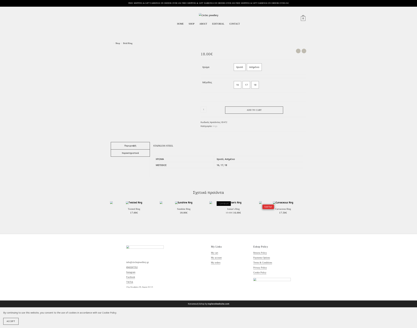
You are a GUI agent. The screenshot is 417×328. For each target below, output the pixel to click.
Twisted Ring (134, 209)
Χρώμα (205, 67)
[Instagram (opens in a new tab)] (117, 18)
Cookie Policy (259, 272)
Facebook (130, 277)
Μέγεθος (207, 82)
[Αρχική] (111, 43)
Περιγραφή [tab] (130, 145)
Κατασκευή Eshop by (208, 303)
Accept (11, 321)
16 (237, 84)
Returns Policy (260, 253)
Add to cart (254, 110)
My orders (215, 262)
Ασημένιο (254, 67)
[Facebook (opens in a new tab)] (113, 18)
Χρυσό (239, 67)
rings (214, 126)
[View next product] (304, 51)
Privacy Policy (260, 267)
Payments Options (261, 258)
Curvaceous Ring (283, 209)
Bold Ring (127, 43)
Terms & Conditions (262, 262)
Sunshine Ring (183, 209)
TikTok (129, 282)
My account (216, 258)
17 (246, 84)
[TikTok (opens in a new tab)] (122, 18)
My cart (214, 253)
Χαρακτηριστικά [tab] (130, 152)
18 (255, 84)
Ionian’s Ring (233, 209)
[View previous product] (298, 51)
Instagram (130, 272)
